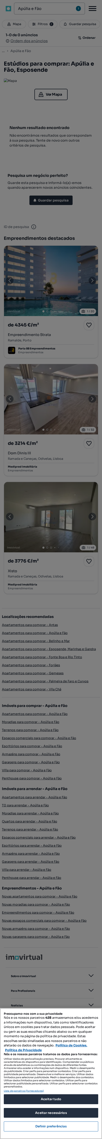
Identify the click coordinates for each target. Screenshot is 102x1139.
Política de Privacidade (23, 1050)
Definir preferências (51, 1126)
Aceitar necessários (51, 1113)
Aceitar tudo (51, 1099)
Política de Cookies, (71, 1045)
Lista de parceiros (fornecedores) (24, 1090)
